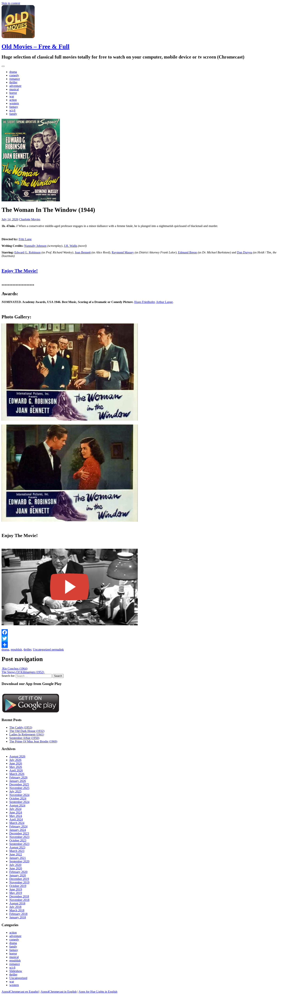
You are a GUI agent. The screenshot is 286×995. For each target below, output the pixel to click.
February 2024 (18, 826)
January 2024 (17, 830)
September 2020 (19, 861)
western (14, 103)
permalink (57, 649)
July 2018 (15, 907)
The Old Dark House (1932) (26, 731)
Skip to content (11, 3)
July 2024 (15, 809)
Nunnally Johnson (35, 245)
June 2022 (15, 854)
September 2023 (19, 844)
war (11, 96)
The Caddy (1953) (20, 727)
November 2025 (19, 788)
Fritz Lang (25, 239)
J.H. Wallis (70, 245)
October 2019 (17, 886)
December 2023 (19, 833)
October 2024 (17, 798)
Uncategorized (42, 649)
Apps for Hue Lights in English (98, 991)
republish (16, 649)
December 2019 (19, 879)
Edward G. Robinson (27, 252)
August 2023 (17, 847)
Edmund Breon (187, 252)
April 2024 (16, 819)
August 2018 (17, 903)
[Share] (143, 645)
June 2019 (15, 889)
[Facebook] (143, 632)
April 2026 (16, 770)
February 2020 (18, 872)
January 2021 (17, 858)
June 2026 (15, 763)
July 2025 (15, 791)
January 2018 (17, 917)
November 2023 (19, 837)
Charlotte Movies (29, 219)
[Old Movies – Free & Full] (18, 37)
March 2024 (16, 823)
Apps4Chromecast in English (59, 991)
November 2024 (19, 795)
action (13, 99)
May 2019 (15, 893)
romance (14, 78)
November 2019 (19, 882)
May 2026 (15, 767)
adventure (15, 85)
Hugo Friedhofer (144, 302)
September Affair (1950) (24, 738)
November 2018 (19, 900)
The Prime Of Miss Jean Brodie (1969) (33, 741)
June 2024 (15, 812)
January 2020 (17, 875)
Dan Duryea (244, 252)
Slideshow (15, 971)
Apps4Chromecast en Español (20, 991)
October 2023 (17, 840)
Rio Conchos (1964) (14, 668)
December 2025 (19, 784)
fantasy (13, 106)
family (13, 113)
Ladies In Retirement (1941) (26, 734)
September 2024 (19, 802)
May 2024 (15, 816)
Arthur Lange (164, 302)
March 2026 (16, 774)
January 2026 (17, 781)
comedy (14, 75)
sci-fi (12, 110)
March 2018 (16, 910)
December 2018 (19, 896)
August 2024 (17, 805)
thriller (13, 82)
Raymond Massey (123, 252)
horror (13, 92)
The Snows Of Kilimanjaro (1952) (23, 672)
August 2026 (17, 756)
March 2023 (16, 851)
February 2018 (18, 914)
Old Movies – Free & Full (35, 46)
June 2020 (15, 868)
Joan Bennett (83, 252)
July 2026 (15, 760)
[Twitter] (143, 638)
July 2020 (15, 865)
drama (13, 71)
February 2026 (18, 777)
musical (14, 89)
